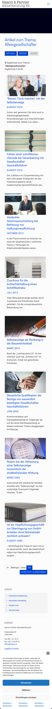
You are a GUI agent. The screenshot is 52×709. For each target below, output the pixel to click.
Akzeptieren (26, 683)
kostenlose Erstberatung (18, 596)
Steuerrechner (14, 610)
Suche (34, 53)
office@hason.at (10, 644)
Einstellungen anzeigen (26, 697)
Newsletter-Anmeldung (17, 601)
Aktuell (10, 53)
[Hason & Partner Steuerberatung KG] (15, 4)
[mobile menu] (48, 4)
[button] (48, 653)
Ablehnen (26, 690)
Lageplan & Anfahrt (11, 649)
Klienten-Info (14, 605)
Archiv (23, 53)
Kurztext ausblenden (33, 572)
